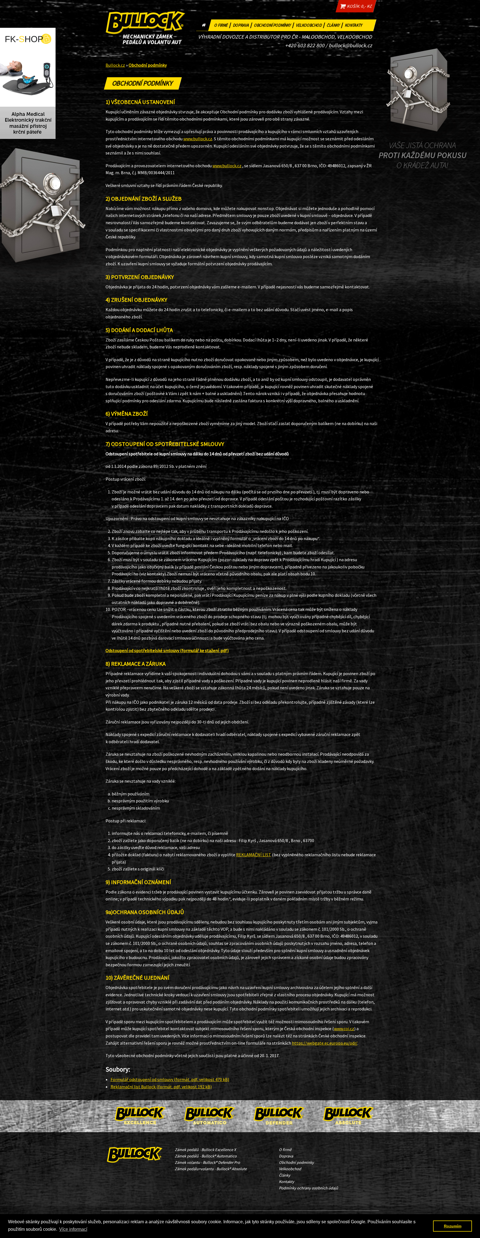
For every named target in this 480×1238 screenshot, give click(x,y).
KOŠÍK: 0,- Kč (358, 6)
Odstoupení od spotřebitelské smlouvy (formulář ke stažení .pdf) (167, 650)
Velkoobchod (311, 24)
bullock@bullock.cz (350, 45)
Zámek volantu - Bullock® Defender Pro (207, 1162)
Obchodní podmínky (274, 24)
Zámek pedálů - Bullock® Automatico (206, 1156)
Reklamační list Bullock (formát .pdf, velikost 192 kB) (161, 1086)
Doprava (242, 24)
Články (335, 24)
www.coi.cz (344, 1028)
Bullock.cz (115, 65)
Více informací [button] (73, 1229)
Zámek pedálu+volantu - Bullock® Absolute (211, 1168)
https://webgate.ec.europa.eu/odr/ (325, 1043)
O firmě (223, 24)
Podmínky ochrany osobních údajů (308, 1187)
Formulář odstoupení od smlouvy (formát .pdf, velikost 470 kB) (170, 1079)
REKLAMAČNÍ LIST (253, 854)
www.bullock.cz (197, 138)
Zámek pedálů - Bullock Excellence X (205, 1149)
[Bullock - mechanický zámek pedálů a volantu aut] (135, 1153)
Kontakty (353, 25)
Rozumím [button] (452, 1226)
